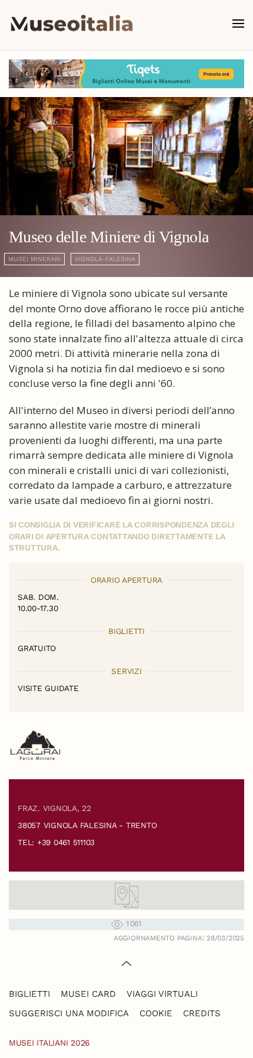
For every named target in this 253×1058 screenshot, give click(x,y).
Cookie (155, 1013)
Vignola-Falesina (105, 259)
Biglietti (29, 994)
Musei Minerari (34, 259)
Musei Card (88, 994)
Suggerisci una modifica (69, 1013)
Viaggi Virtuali (162, 994)
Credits (202, 1013)
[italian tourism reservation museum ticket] (126, 73)
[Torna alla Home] (72, 23)
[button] (238, 23)
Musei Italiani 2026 (49, 1042)
